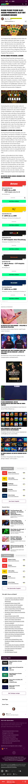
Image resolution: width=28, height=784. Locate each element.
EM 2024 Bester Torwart (11, 652)
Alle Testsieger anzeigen (14, 693)
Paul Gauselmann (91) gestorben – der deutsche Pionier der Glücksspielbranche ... (17, 512)
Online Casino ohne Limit (7, 743)
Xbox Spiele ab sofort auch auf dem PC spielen (17, 530)
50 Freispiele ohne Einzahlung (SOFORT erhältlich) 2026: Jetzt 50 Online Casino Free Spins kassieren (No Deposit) (15, 646)
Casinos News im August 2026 (20, 6)
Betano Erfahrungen (12, 566)
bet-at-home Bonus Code (7, 287)
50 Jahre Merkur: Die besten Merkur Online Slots (14, 454)
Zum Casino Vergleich (14, 501)
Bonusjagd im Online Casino (7, 733)
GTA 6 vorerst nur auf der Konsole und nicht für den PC (17, 547)
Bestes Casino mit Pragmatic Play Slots (16, 668)
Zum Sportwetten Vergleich (14, 588)
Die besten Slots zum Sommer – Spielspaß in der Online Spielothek (14, 326)
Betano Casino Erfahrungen (13, 473)
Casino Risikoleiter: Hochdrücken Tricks (10, 739)
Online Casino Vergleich (5, 6)
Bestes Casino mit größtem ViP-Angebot (16, 680)
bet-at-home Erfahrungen (13, 496)
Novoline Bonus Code (6, 261)
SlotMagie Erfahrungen (12, 485)
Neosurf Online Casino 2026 (12, 616)
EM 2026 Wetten (9, 650)
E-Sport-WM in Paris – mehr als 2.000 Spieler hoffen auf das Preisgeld (16, 522)
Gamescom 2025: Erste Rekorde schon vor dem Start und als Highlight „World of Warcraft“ (13, 352)
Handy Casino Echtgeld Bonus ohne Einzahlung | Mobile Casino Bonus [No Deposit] (14, 641)
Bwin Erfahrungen (11, 577)
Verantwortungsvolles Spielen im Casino (10, 731)
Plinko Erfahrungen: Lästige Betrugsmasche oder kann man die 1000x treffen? (13, 403)
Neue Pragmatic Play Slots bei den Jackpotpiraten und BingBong (11, 429)
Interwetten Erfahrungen (13, 479)
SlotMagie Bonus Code (6, 237)
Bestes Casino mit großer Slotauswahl (14, 686)
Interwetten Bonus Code (6, 213)
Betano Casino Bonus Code (7, 188)
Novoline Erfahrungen (12, 490)
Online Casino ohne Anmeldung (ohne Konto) (11, 741)
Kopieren (25, 197)
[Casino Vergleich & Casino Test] (6, 4)
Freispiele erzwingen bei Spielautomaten (10, 735)
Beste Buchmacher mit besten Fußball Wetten (15, 674)
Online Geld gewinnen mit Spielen (9, 737)
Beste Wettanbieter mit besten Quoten (15, 662)
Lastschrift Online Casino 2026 (12, 603)
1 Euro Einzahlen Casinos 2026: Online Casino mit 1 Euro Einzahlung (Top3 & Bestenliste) (14, 599)
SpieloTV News (12, 6)
